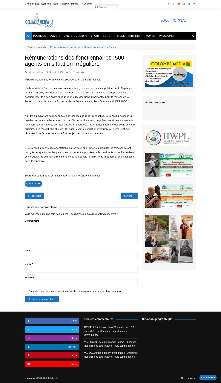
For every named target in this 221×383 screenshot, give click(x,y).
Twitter (168, 4)
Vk (183, 4)
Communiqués (32, 3)
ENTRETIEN (135, 36)
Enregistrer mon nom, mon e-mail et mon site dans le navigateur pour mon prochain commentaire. (76, 291)
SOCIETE (55, 36)
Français (102, 7)
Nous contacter (188, 378)
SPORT (95, 36)
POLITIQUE (39, 36)
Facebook (163, 4)
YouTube (178, 4)
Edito (55, 3)
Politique (64, 3)
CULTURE (81, 36)
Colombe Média (35, 72)
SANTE (68, 36)
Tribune (74, 3)
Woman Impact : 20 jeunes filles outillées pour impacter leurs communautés (108, 331)
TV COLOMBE (166, 36)
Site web (29, 277)
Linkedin (189, 4)
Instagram (173, 4)
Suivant (128, 196)
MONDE (150, 36)
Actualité (80, 72)
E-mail (29, 264)
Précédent (36, 196)
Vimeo (194, 4)
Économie (46, 3)
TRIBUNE (119, 36)
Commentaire (32, 220)
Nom (28, 250)
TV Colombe (86, 3)
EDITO (106, 36)
